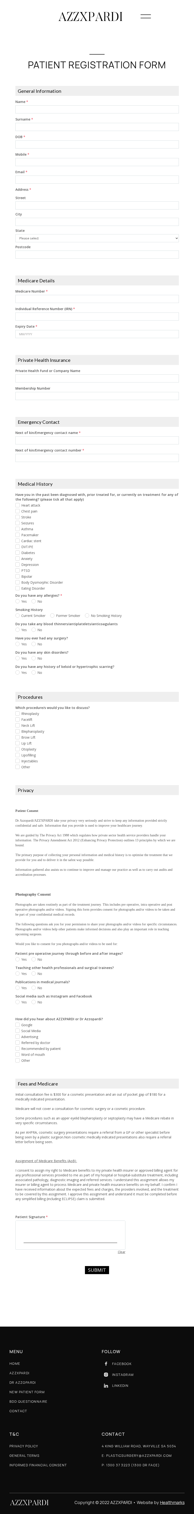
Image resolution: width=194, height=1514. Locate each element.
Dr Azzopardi (22, 1382)
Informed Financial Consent (38, 1465)
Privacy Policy (23, 1446)
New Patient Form (27, 1392)
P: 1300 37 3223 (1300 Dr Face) (131, 1465)
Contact (18, 1411)
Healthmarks (172, 1502)
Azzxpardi (19, 1373)
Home (14, 1363)
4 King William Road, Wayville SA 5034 (139, 1446)
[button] (146, 16)
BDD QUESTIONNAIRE (28, 1401)
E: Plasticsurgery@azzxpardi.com (137, 1455)
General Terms (24, 1455)
